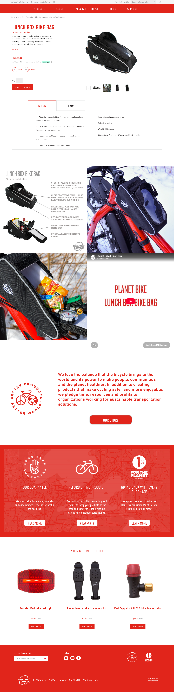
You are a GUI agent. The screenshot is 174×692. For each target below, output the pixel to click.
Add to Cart (36, 626)
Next (133, 88)
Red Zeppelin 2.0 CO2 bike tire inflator (138, 608)
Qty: (13, 81)
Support (132, 9)
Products (40, 9)
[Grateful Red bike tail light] (36, 581)
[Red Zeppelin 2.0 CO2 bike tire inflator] (138, 581)
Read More (35, 523)
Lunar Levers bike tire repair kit (87, 608)
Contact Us (90, 679)
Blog (113, 9)
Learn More (139, 523)
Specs (42, 105)
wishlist (119, 2)
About (60, 9)
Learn (70, 105)
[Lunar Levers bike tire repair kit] (87, 581)
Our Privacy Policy (153, 680)
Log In (126, 2)
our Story (110, 420)
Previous (88, 88)
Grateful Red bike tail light (36, 608)
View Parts (87, 523)
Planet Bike (87, 9)
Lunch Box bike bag (57, 17)
